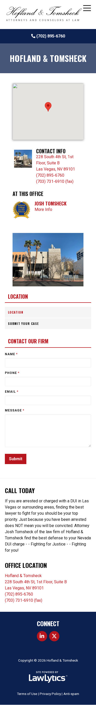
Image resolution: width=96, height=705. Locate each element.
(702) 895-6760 (50, 36)
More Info (43, 209)
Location (18, 296)
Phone (12, 373)
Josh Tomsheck (51, 203)
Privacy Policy (50, 694)
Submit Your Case (23, 323)
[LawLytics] (48, 677)
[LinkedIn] (42, 636)
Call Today (20, 490)
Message (14, 410)
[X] (54, 636)
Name (11, 354)
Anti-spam (71, 694)
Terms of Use (27, 694)
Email (11, 391)
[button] (48, 107)
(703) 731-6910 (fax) (54, 181)
